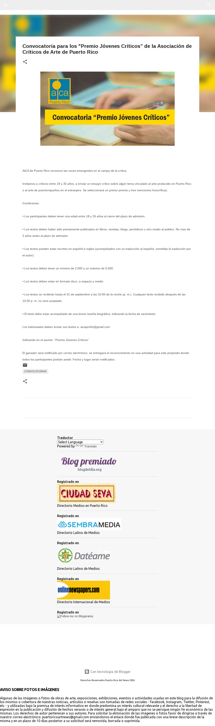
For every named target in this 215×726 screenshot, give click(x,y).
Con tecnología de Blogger (110, 672)
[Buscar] (17, 5)
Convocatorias (35, 371)
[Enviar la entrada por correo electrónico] (25, 366)
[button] (25, 62)
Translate (90, 446)
